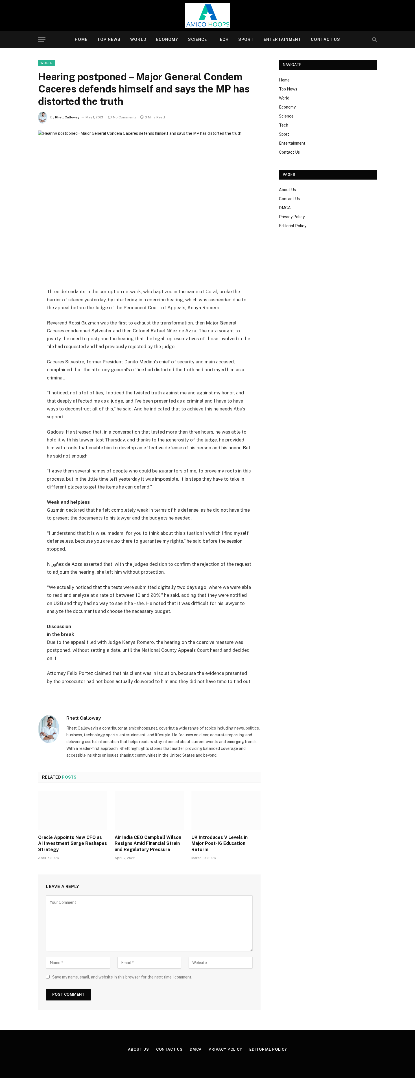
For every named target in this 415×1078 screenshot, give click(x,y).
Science (197, 39)
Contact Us (325, 39)
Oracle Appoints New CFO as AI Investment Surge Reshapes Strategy (72, 843)
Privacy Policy (292, 217)
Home (81, 39)
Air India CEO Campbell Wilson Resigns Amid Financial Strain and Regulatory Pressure (148, 843)
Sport (246, 39)
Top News (109, 39)
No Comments (125, 117)
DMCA (285, 208)
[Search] (374, 39)
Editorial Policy (292, 226)
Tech (222, 39)
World (138, 39)
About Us (287, 189)
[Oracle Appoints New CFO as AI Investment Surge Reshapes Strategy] (72, 810)
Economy (167, 39)
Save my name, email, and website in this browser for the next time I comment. (122, 977)
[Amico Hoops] (207, 15)
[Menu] (41, 39)
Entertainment (283, 39)
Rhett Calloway (67, 117)
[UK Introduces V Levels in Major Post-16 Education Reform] (226, 810)
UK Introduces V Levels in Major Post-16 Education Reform (219, 843)
